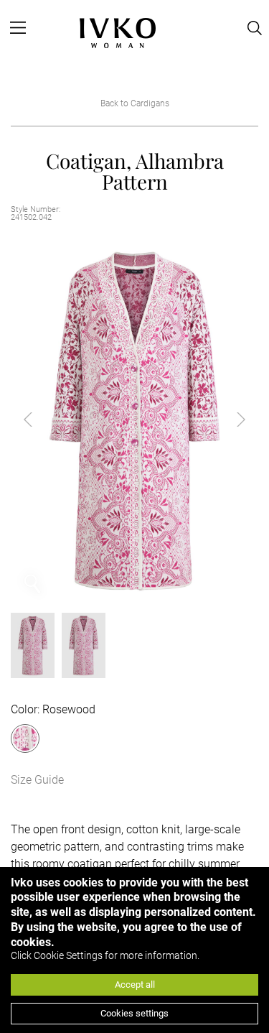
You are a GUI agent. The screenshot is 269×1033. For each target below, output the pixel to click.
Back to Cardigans (134, 103)
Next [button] (229, 419)
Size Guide (37, 780)
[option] (134, 419)
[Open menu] (18, 28)
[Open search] (254, 28)
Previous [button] (39, 419)
